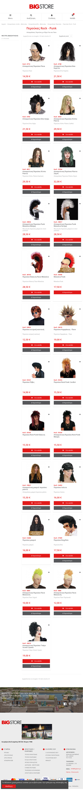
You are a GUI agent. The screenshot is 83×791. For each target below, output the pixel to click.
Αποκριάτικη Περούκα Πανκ (34, 66)
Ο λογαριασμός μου (52, 752)
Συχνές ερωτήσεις (30, 768)
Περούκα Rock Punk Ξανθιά (65, 382)
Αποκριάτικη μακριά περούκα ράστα (35, 488)
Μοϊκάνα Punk (59, 277)
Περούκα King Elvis (61, 540)
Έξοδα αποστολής (31, 760)
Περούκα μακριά (29, 540)
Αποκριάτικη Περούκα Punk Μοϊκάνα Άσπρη (65, 225)
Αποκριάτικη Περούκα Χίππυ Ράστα (65, 120)
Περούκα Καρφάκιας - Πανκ (65, 329)
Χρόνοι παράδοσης (31, 762)
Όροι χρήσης (8, 758)
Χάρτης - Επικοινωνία (72, 772)
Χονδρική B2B (8, 760)
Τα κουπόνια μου (51, 758)
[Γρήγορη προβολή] (49, 46)
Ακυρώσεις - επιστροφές (32, 765)
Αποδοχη (8, 786)
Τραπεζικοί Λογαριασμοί (32, 770)
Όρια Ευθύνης (8, 755)
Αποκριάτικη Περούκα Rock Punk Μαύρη (67, 436)
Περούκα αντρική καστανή (33, 329)
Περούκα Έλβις (28, 382)
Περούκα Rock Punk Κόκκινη (34, 435)
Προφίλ (6, 752)
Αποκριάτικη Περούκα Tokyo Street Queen (34, 646)
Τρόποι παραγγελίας (31, 754)
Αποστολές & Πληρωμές (32, 773)
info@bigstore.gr (76, 769)
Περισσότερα (36, 87)
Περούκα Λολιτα (60, 487)
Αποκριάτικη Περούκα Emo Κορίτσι (64, 67)
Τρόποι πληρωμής (30, 757)
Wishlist (48, 760)
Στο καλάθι (38, 82)
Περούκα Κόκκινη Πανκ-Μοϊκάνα (36, 277)
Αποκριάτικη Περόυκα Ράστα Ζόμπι (65, 172)
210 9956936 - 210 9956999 (71, 764)
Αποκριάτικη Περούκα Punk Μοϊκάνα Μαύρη (34, 225)
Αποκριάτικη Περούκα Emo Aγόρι (36, 119)
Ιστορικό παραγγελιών (52, 755)
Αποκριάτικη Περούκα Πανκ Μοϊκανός (34, 594)
